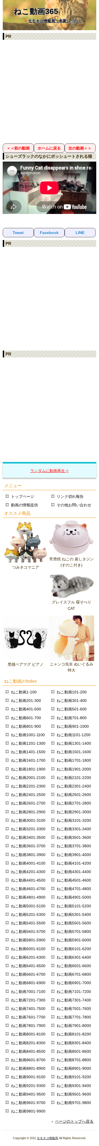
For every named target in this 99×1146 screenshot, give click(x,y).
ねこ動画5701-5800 (74, 931)
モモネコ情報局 (47, 1138)
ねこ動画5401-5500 (28, 923)
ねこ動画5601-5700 (28, 931)
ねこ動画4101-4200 (74, 863)
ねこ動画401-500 (26, 709)
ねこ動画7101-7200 (74, 991)
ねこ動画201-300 (26, 700)
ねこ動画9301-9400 (74, 1085)
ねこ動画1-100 (24, 692)
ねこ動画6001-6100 (28, 949)
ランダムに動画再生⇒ (49, 470)
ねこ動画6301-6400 (74, 957)
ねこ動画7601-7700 (28, 1017)
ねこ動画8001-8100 (28, 1034)
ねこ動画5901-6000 (74, 940)
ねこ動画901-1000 (73, 726)
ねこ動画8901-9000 (74, 1068)
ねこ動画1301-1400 (74, 743)
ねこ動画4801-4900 (28, 897)
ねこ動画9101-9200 (74, 1077)
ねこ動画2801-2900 (28, 812)
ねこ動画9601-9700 (28, 1102)
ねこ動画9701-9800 (74, 1102)
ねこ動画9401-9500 (28, 1094)
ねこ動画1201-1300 (28, 743)
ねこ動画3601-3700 (28, 846)
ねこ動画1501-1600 (74, 752)
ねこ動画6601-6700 (28, 974)
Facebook (49, 232)
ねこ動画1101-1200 (73, 735)
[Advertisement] (49, 91)
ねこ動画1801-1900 (28, 769)
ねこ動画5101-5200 (74, 906)
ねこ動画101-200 (72, 692)
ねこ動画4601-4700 (28, 889)
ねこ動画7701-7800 (74, 1017)
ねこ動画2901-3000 (74, 812)
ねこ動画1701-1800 (74, 760)
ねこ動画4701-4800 (74, 889)
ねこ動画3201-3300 (28, 829)
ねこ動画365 (36, 11)
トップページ (22, 496)
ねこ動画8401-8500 (28, 1051)
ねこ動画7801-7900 (28, 1025)
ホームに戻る (49, 148)
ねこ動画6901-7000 (74, 983)
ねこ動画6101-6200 (74, 949)
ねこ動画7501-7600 (74, 1008)
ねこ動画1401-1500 (28, 752)
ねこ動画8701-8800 (74, 1060)
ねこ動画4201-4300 (28, 872)
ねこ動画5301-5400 (74, 914)
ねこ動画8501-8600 (74, 1051)
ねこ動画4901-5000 (74, 897)
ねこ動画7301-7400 (74, 1000)
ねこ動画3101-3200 (74, 820)
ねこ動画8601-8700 (28, 1060)
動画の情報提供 (24, 505)
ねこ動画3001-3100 (28, 820)
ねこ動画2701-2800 (74, 803)
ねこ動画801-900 (26, 726)
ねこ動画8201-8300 (28, 1043)
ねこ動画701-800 (72, 718)
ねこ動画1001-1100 (28, 735)
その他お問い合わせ (74, 505)
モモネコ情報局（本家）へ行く (55, 21)
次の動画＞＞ (80, 148)
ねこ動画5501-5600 (74, 923)
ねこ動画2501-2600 (74, 794)
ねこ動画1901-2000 (74, 769)
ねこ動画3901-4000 (74, 855)
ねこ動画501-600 (72, 709)
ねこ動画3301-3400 (74, 829)
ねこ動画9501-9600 (74, 1094)
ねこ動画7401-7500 (28, 1008)
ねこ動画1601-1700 (28, 760)
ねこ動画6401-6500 (28, 966)
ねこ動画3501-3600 (74, 837)
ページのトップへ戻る (74, 1121)
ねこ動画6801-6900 (28, 983)
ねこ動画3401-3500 (28, 837)
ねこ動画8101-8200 (74, 1034)
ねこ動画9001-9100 (28, 1077)
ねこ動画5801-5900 (28, 940)
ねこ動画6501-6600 (74, 966)
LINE (80, 232)
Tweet (18, 232)
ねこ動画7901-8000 (74, 1025)
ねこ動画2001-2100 (28, 777)
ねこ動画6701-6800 (74, 974)
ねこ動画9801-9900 (28, 1111)
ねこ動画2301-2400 (74, 786)
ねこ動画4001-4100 (28, 863)
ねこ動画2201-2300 (28, 786)
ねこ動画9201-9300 (28, 1085)
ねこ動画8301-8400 (74, 1043)
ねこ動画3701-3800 (74, 846)
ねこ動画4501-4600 (74, 880)
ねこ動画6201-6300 (28, 957)
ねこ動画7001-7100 (28, 991)
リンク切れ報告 (70, 496)
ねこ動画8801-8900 (28, 1068)
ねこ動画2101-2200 (74, 777)
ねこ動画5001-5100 (28, 906)
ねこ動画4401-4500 (28, 880)
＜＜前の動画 (18, 148)
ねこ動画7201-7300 (28, 1000)
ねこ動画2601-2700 (28, 803)
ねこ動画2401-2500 (28, 794)
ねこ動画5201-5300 (28, 914)
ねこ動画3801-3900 (28, 855)
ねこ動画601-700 (26, 718)
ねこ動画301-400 (72, 700)
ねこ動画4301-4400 (74, 872)
